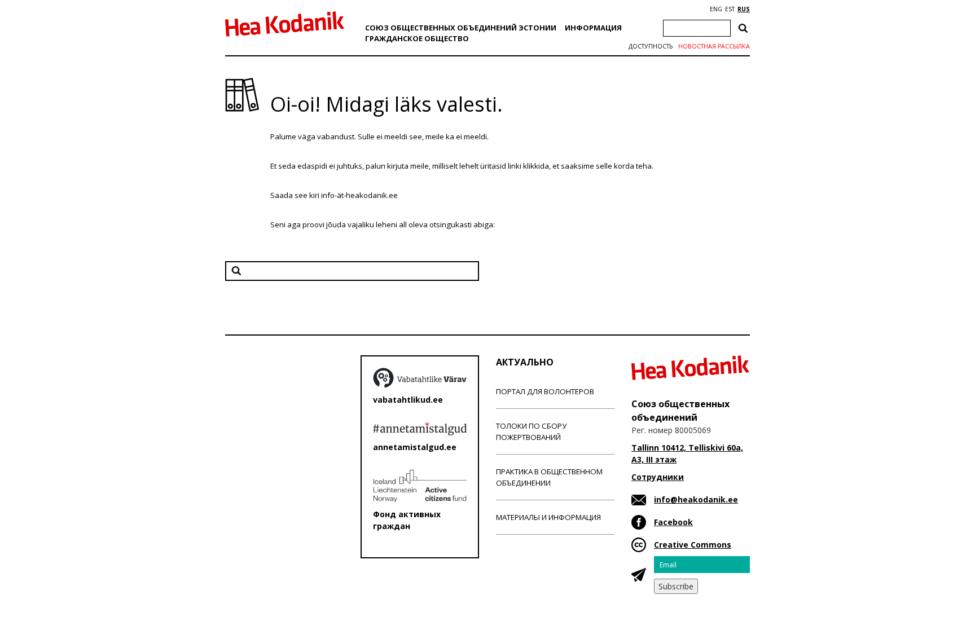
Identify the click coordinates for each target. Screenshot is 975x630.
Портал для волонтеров (545, 391)
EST (730, 9)
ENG (716, 9)
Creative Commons (692, 544)
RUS (743, 9)
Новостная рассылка (714, 46)
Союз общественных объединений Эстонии (460, 28)
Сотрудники (657, 477)
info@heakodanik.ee (696, 499)
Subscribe (675, 586)
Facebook (673, 522)
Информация (593, 28)
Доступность (651, 46)
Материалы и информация (548, 517)
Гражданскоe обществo (417, 38)
